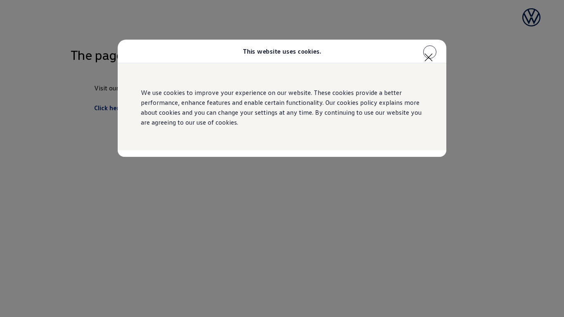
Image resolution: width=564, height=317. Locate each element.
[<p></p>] (429, 52)
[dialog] (282, 158)
